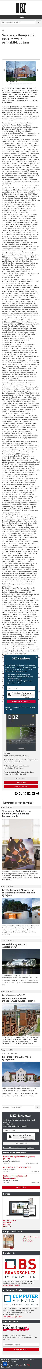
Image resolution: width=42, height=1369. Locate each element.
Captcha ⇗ (30, 697)
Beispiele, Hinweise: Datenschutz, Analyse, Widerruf (20, 708)
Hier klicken (23, 695)
